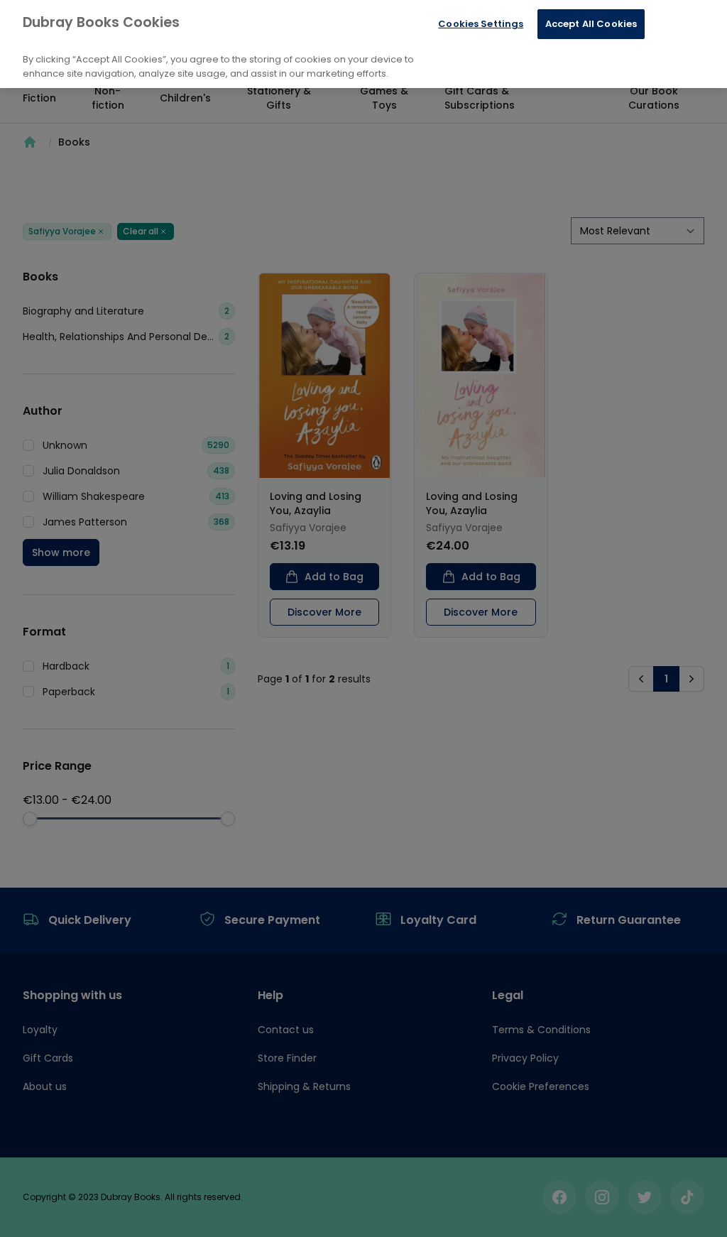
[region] (363, 44)
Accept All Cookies (591, 24)
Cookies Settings (480, 24)
